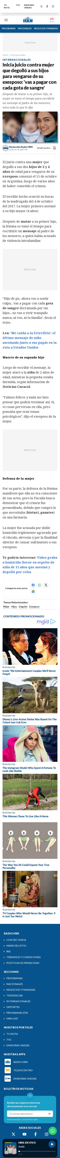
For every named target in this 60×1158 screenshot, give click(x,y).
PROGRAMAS (9, 28)
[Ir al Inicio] (28, 20)
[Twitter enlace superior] (41, 6)
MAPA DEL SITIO (16, 945)
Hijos (14, 606)
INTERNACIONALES (18, 1001)
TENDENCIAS (14, 995)
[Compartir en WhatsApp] (39, 585)
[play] (52, 1144)
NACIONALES (25, 28)
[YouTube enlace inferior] (24, 1134)
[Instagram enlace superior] (53, 6)
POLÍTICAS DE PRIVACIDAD (22, 962)
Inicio (5, 55)
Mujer (6, 606)
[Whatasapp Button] (52, 1131)
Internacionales (18, 55)
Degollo (23, 606)
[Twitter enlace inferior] (13, 1134)
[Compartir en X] (46, 585)
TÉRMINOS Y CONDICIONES (23, 957)
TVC (18, 5)
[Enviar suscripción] (50, 1114)
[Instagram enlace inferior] (46, 1134)
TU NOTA (7, 6)
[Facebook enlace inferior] (35, 1134)
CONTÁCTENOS (16, 939)
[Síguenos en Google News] (33, 591)
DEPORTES (13, 1006)
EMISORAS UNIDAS (29, 6)
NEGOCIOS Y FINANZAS (46, 28)
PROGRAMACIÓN (17, 1012)
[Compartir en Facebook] (33, 585)
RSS (8, 951)
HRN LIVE (12, 1018)
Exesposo (34, 606)
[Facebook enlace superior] (47, 6)
